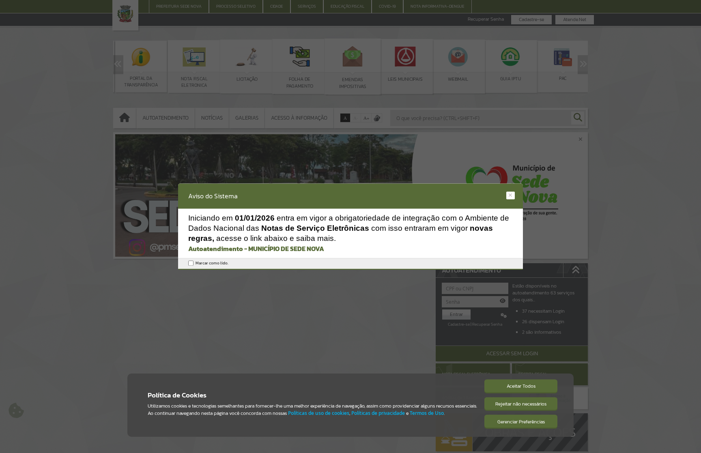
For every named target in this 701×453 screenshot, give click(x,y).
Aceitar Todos (521, 386)
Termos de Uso (427, 413)
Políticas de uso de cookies (318, 413)
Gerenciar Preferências (521, 421)
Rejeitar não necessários (520, 404)
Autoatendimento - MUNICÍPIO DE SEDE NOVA (256, 249)
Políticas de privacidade (378, 413)
